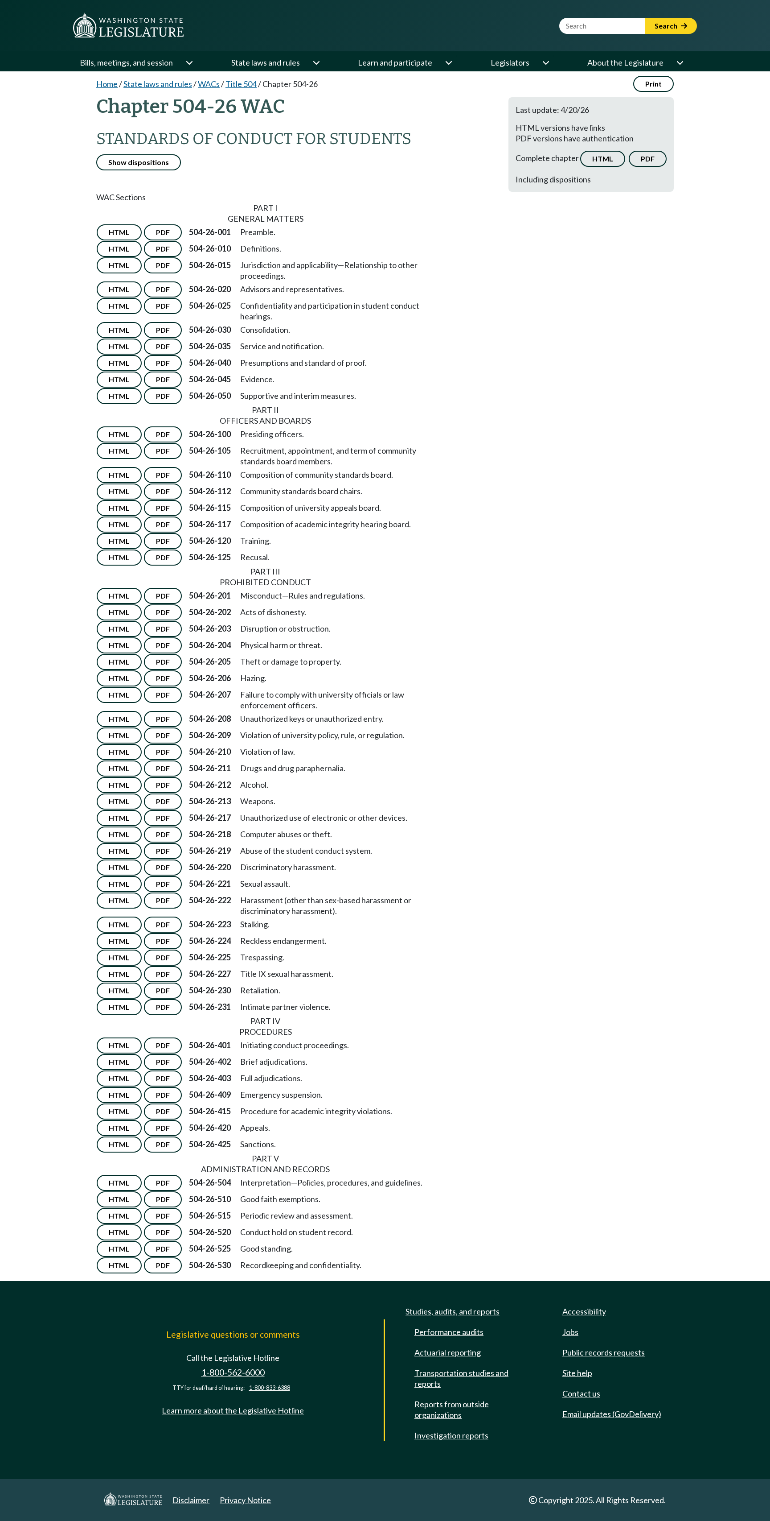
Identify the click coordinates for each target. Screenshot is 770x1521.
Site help (577, 1373)
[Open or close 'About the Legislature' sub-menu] (679, 62)
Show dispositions (138, 162)
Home (107, 84)
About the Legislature (625, 62)
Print (653, 83)
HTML (602, 158)
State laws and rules (265, 62)
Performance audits (448, 1332)
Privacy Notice (245, 1500)
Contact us (581, 1393)
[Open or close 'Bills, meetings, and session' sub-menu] (188, 62)
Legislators (510, 62)
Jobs (570, 1332)
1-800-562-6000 (233, 1372)
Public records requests (603, 1352)
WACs (209, 84)
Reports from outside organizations (451, 1409)
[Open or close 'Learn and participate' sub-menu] (448, 62)
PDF (648, 158)
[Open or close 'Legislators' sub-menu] (545, 62)
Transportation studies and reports (461, 1378)
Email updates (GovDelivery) (611, 1414)
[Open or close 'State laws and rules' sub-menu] (315, 62)
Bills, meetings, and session (126, 62)
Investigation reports (451, 1435)
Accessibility (584, 1311)
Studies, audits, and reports (452, 1311)
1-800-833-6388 (269, 1388)
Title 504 (241, 84)
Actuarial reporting (447, 1352)
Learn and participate (395, 62)
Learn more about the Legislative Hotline (233, 1410)
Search (667, 25)
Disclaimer (190, 1500)
